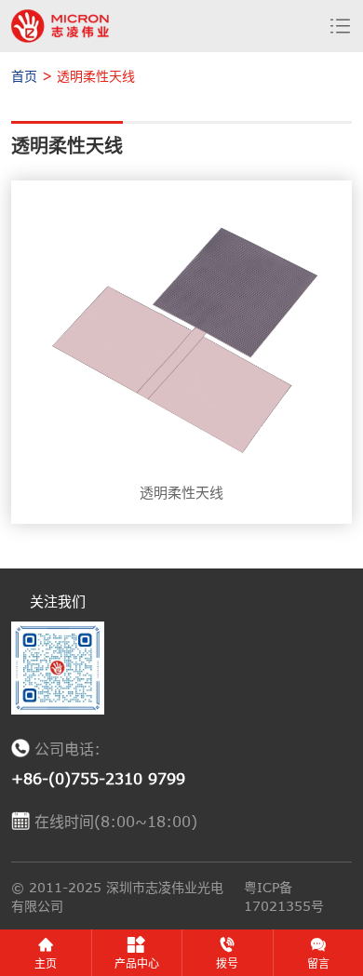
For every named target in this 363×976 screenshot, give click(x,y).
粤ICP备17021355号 (284, 896)
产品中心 (136, 962)
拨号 (227, 962)
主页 (45, 962)
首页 (24, 76)
